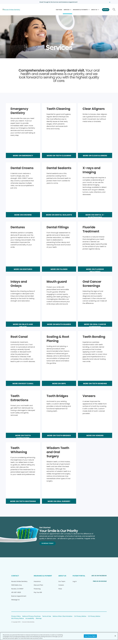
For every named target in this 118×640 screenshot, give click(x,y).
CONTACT (15, 576)
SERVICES (66, 10)
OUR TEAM (59, 10)
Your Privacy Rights (90, 636)
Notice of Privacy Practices (31, 616)
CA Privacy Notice (80, 616)
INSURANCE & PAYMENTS (80, 10)
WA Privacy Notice (17, 618)
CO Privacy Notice (94, 616)
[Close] (115, 636)
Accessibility (29, 618)
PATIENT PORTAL (79, 576)
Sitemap (39, 618)
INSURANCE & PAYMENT (43, 576)
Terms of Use (46, 616)
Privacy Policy (16, 616)
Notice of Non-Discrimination (62, 616)
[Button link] (114, 9)
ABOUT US (94, 10)
